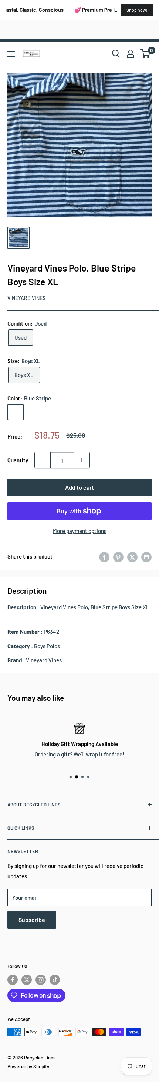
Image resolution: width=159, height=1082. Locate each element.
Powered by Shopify (28, 1066)
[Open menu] (11, 54)
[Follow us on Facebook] (12, 980)
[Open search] (116, 54)
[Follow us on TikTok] (55, 980)
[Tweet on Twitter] (132, 556)
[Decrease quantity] (42, 460)
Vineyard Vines (26, 298)
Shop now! (137, 10)
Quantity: (18, 460)
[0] (145, 53)
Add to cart (79, 487)
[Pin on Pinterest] (118, 556)
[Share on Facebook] (104, 556)
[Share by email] (146, 556)
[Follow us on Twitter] (26, 980)
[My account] (130, 54)
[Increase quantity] (81, 460)
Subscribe (31, 919)
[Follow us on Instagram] (40, 980)
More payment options (79, 530)
